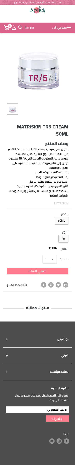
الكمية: (63, 259)
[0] (6, 27)
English (29, 27)
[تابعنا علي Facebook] (66, 441)
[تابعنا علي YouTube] (52, 441)
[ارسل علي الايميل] (65, 285)
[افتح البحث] (20, 27)
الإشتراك (57, 419)
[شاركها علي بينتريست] (51, 285)
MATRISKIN (61, 203)
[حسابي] (14, 27)
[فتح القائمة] (69, 27)
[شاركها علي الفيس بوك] (43, 285)
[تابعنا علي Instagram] (59, 441)
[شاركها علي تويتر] (58, 285)
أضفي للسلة (38, 271)
